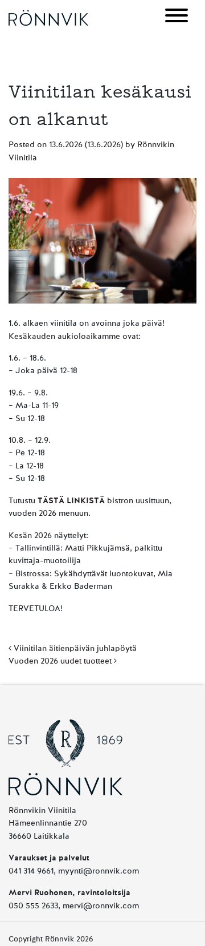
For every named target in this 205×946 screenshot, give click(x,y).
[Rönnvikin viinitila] (48, 18)
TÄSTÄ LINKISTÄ (71, 501)
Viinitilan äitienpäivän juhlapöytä (74, 649)
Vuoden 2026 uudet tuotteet (61, 661)
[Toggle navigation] (176, 17)
